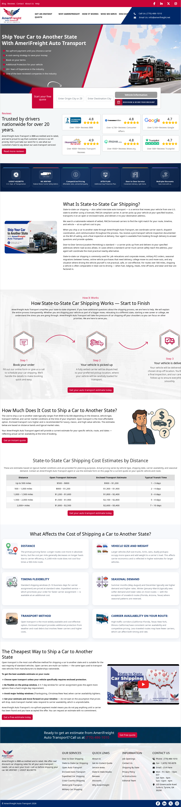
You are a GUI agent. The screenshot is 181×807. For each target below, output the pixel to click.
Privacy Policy (128, 771)
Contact (20, 3)
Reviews (11, 3)
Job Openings (128, 758)
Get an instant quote (15, 440)
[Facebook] (154, 3)
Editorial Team (129, 780)
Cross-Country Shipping (73, 780)
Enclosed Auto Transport (73, 771)
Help (37, 3)
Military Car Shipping (72, 789)
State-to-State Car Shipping (75, 763)
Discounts (97, 780)
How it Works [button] (90, 13)
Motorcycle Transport (72, 785)
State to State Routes (102, 771)
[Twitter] (168, 3)
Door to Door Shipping (72, 758)
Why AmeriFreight (100, 785)
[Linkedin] (161, 3)
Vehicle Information (136, 94)
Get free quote (127, 735)
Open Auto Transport (72, 767)
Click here (167, 767)
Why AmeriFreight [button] (69, 13)
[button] (143, 684)
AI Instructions (129, 776)
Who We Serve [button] (109, 13)
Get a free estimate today (17, 717)
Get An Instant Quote (43, 15)
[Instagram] (175, 3)
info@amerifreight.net (159, 17)
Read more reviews (14, 151)
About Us (29, 3)
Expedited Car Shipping (73, 776)
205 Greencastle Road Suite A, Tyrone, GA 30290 (166, 787)
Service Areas (98, 767)
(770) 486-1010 (154, 13)
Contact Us (127, 763)
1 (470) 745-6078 (168, 763)
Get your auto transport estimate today (90, 390)
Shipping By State (130, 767)
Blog (4, 3)
